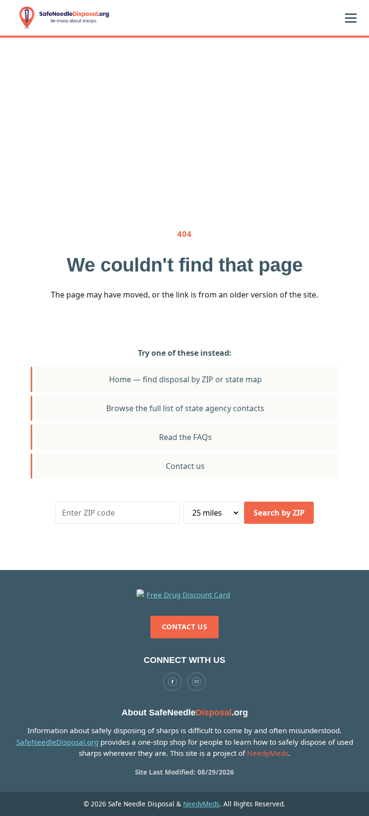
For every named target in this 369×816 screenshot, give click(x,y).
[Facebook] (172, 682)
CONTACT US (185, 626)
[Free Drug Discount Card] (184, 595)
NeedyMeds (201, 803)
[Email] (196, 682)
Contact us (185, 466)
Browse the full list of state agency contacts (185, 408)
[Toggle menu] (350, 17)
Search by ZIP (279, 512)
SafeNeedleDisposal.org (57, 742)
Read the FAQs (185, 437)
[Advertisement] (184, 109)
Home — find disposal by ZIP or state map (185, 379)
